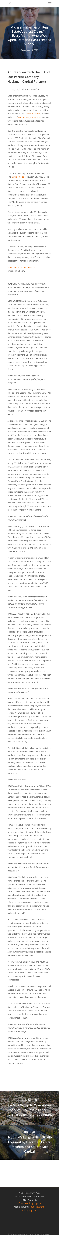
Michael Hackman (32, 113)
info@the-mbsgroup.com (29, 1203)
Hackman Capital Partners (29, 117)
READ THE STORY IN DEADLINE (22, 267)
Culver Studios (18, 177)
